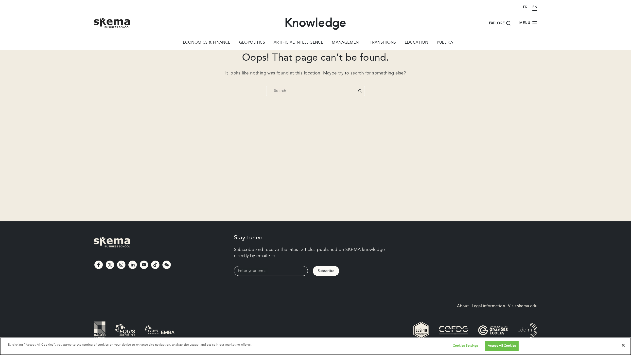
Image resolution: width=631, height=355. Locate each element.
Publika (445, 43)
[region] (315, 346)
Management (346, 43)
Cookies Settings (465, 345)
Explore (497, 23)
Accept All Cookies (502, 345)
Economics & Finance (206, 43)
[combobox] (310, 91)
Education (416, 43)
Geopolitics (252, 43)
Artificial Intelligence (298, 43)
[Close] (623, 345)
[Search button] (360, 91)
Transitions (383, 43)
